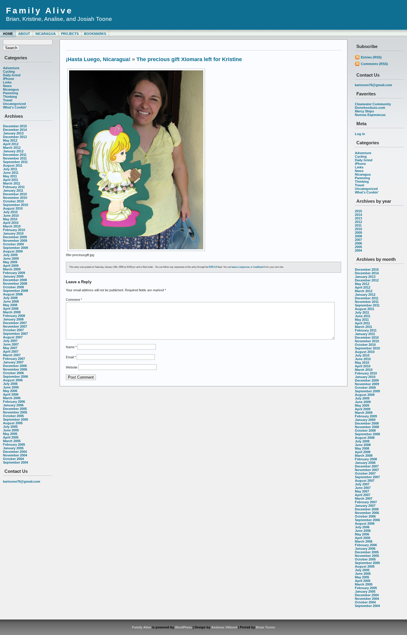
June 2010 (11, 215)
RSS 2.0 (213, 267)
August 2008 (13, 294)
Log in (360, 134)
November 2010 (15, 197)
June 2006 (11, 387)
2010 (358, 229)
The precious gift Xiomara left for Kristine (189, 59)
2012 (358, 222)
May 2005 (10, 434)
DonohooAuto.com (370, 107)
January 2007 (13, 362)
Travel (7, 100)
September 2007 (15, 333)
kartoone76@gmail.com (21, 481)
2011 (358, 225)
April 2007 (10, 351)
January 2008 (13, 319)
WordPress (183, 627)
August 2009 (13, 251)
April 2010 (10, 222)
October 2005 (13, 416)
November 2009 (15, 240)
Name (71, 347)
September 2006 (15, 376)
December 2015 (15, 126)
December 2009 (15, 237)
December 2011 (15, 155)
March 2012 (12, 147)
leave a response (240, 267)
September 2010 (15, 205)
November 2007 (15, 326)
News (7, 86)
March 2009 (12, 269)
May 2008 (10, 305)
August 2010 (13, 208)
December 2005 (15, 409)
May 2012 (10, 140)
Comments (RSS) (374, 64)
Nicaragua (45, 33)
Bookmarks (95, 33)
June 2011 (10, 172)
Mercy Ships (364, 111)
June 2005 (11, 430)
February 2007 (14, 358)
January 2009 (13, 276)
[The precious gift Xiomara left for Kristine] (136, 251)
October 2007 (13, 330)
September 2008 (15, 290)
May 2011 (10, 176)
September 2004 (15, 462)
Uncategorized (14, 104)
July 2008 (10, 298)
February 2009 (14, 273)
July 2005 (10, 426)
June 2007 (11, 344)
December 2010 (15, 194)
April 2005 (10, 437)
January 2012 (13, 151)
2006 (358, 243)
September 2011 (15, 162)
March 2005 (12, 441)
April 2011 (10, 180)
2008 (358, 236)
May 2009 (10, 262)
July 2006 (10, 383)
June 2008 (11, 301)
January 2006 (13, 405)
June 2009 (11, 258)
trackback (258, 267)
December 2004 (15, 451)
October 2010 (13, 201)
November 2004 (15, 455)
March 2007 (12, 355)
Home (8, 33)
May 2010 (10, 219)
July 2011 (10, 169)
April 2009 (10, 265)
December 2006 (15, 366)
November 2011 (15, 158)
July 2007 (10, 341)
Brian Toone (265, 627)
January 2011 (13, 190)
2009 (358, 232)
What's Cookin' (15, 107)
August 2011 (12, 165)
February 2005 (14, 444)
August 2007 (13, 337)
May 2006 (10, 391)
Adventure (11, 68)
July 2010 (10, 212)
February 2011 (14, 187)
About (24, 33)
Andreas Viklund (224, 627)
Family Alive (39, 10)
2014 (358, 214)
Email (71, 357)
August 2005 (13, 423)
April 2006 (10, 394)
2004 (358, 250)
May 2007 (10, 348)
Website (71, 367)
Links (7, 82)
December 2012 (15, 137)
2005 (358, 247)
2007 (358, 239)
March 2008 (12, 312)
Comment (74, 299)
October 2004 (13, 459)
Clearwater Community (373, 104)
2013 (358, 218)
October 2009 (13, 244)
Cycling (9, 71)
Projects (70, 33)
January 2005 (13, 448)
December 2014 (15, 129)
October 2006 (13, 373)
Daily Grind (12, 75)
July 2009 (10, 255)
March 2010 (12, 226)
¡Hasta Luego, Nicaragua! (98, 59)
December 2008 (15, 280)
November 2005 (15, 412)
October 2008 (13, 287)
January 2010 (13, 233)
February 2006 (14, 401)
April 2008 (10, 308)
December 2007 (15, 323)
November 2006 (15, 369)
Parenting (10, 93)
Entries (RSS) (371, 57)
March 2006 (12, 398)
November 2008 (15, 283)
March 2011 (11, 183)
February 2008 (14, 315)
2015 (358, 211)
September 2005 (15, 419)
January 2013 (13, 133)
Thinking (10, 96)
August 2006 (13, 380)
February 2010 (14, 230)
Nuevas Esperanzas (370, 115)
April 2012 (10, 144)
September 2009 (15, 248)
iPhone (8, 78)
